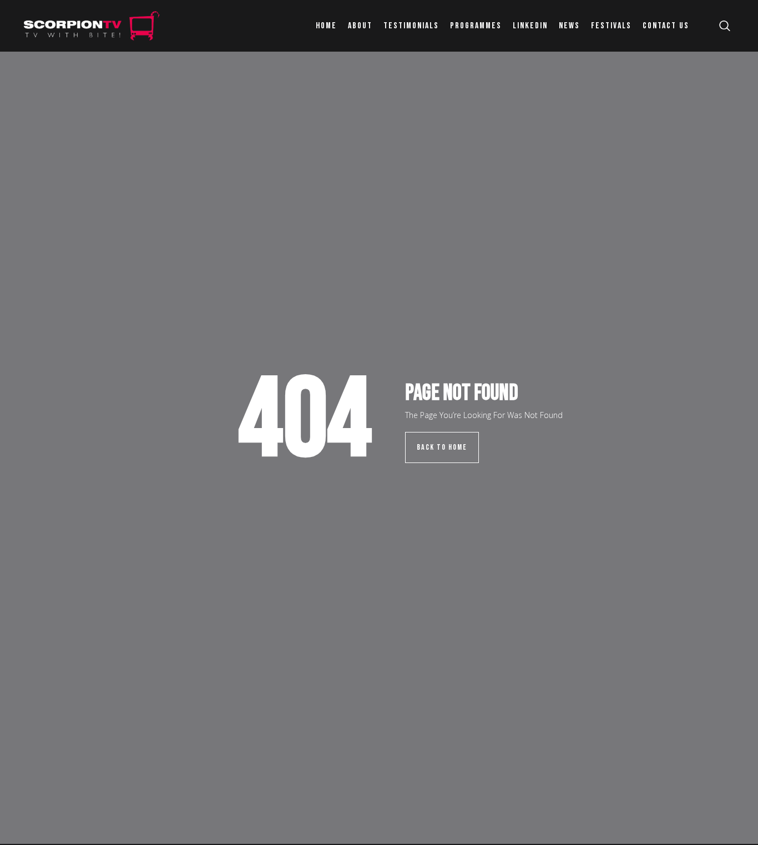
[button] (724, 26)
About (360, 26)
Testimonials (411, 26)
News (569, 26)
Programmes (476, 26)
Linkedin (530, 26)
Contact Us (666, 26)
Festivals (611, 26)
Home (326, 26)
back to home (442, 447)
